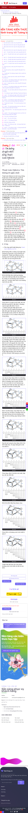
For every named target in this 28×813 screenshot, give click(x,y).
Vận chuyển (17, 717)
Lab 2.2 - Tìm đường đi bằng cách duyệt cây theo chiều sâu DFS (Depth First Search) (14, 80)
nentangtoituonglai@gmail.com (18, 697)
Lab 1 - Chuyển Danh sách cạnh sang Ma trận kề (15, 52)
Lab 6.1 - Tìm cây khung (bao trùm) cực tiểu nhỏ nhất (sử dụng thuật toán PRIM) (14, 113)
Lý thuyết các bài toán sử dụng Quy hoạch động (14, 140)
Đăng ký (21, 782)
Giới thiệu (3, 789)
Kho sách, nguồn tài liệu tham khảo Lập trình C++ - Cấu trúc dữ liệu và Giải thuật (14, 133)
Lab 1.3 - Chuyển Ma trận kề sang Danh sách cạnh (15, 57)
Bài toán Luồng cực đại (9, 122)
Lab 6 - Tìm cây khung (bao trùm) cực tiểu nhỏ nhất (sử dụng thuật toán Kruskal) (14, 107)
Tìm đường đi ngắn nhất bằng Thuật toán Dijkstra (15, 93)
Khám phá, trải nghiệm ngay (10, 650)
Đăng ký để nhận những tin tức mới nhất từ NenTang (11, 779)
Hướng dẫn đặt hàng (19, 722)
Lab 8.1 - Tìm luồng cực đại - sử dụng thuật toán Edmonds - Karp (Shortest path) (14, 128)
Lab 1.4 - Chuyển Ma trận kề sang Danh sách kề (15, 59)
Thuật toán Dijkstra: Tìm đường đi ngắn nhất (14, 624)
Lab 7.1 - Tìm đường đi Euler (10, 120)
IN (22, 145)
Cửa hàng (3, 792)
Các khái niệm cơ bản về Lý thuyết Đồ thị (13, 42)
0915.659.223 (5, 697)
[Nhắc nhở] (1, 812)
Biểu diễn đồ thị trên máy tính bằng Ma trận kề (14, 44)
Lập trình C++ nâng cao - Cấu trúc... (11, 12)
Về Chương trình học (14, 578)
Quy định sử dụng (5, 717)
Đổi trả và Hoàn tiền (19, 720)
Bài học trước (7, 581)
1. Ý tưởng (7, 625)
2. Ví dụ (7, 626)
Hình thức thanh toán (6, 722)
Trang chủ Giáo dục (5, 10)
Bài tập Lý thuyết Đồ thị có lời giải (11, 136)
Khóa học (4, 7)
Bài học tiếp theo (20, 583)
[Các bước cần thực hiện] (3, 812)
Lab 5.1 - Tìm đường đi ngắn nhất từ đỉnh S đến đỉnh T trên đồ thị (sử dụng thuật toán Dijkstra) (14, 100)
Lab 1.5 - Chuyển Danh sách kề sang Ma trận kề (14, 61)
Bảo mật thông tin (5, 720)
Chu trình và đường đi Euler (10, 116)
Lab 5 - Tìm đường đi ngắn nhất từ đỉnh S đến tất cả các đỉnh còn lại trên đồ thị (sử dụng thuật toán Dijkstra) (14, 96)
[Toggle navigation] (2, 3)
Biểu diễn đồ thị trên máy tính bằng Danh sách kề (15, 50)
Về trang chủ (14, 575)
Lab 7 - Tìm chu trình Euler (10, 118)
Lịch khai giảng (12, 7)
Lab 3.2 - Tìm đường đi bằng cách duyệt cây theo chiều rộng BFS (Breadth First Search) (14, 87)
